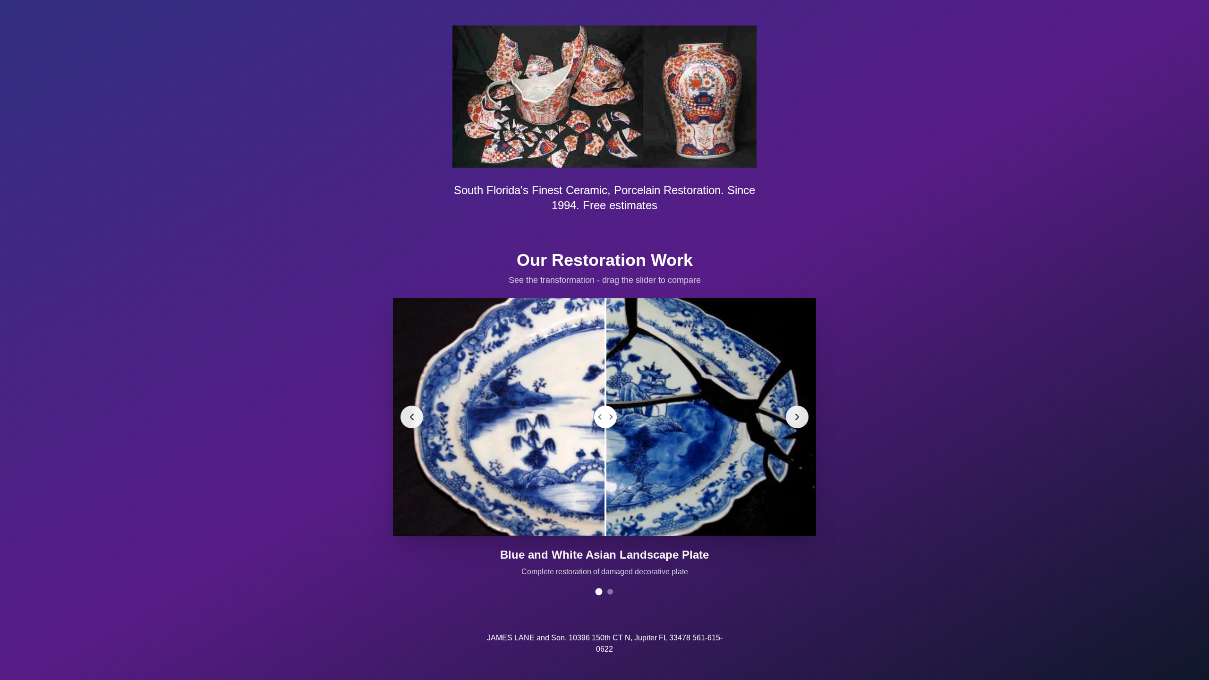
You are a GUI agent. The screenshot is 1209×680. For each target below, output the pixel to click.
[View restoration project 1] (599, 591)
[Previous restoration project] (411, 417)
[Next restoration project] (797, 417)
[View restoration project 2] (610, 592)
